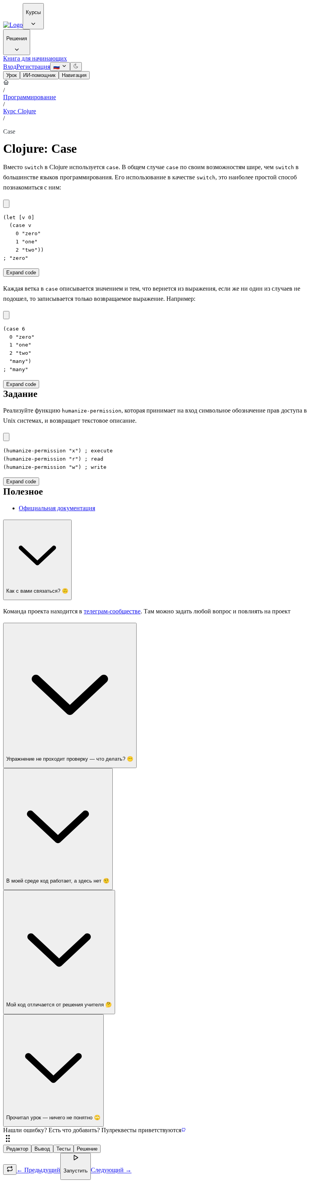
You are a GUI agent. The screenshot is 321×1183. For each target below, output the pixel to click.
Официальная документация (57, 508)
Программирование (29, 97)
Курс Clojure (19, 111)
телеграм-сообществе (112, 611)
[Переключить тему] (76, 66)
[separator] (160, 1139)
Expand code (21, 272)
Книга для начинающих (35, 58)
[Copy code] (6, 204)
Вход (9, 66)
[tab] (11, 75)
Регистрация (33, 66)
